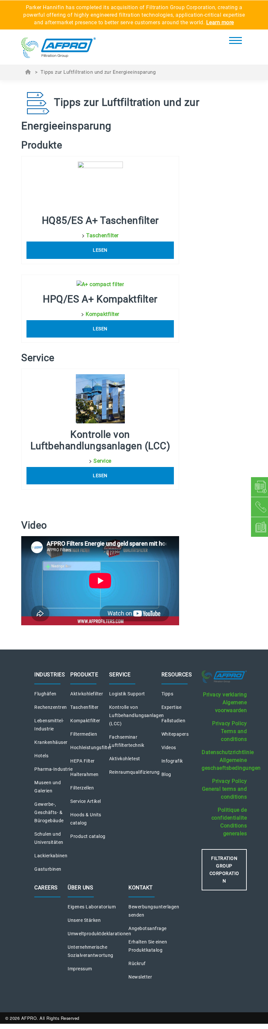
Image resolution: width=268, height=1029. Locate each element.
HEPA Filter (82, 761)
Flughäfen (45, 693)
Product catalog (88, 836)
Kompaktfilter (102, 314)
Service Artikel (85, 801)
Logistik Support (127, 693)
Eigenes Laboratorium (92, 906)
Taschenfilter (102, 235)
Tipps (167, 693)
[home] (58, 48)
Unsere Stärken (84, 920)
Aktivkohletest (124, 758)
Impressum (80, 968)
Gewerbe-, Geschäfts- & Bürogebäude (49, 812)
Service (102, 461)
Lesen (100, 250)
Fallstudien (173, 720)
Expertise (171, 707)
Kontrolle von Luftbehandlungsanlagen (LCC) (136, 715)
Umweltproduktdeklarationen (99, 933)
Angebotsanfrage (147, 928)
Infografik (172, 761)
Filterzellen (82, 787)
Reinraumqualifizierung (134, 772)
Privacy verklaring (225, 694)
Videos (168, 747)
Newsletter (140, 977)
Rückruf (137, 963)
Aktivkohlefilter (86, 693)
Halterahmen (84, 774)
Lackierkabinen (50, 855)
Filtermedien (83, 734)
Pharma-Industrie (53, 769)
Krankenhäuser (51, 742)
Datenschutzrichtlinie (228, 752)
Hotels (41, 755)
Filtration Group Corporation (224, 869)
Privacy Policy (229, 723)
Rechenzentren (50, 707)
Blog (166, 774)
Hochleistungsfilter (91, 747)
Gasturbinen (47, 869)
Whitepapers (175, 734)
